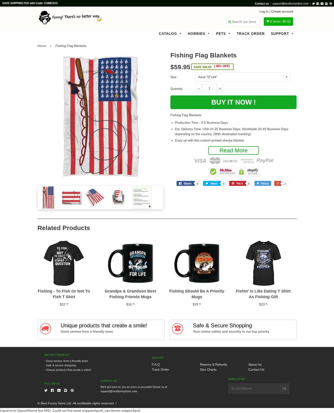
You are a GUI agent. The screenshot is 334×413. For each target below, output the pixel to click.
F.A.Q (156, 364)
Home (41, 46)
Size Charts (208, 369)
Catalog (168, 34)
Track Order (251, 34)
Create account (282, 11)
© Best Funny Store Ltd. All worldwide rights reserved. (76, 403)
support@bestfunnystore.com (290, 3)
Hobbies (197, 34)
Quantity (176, 88)
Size (173, 77)
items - (280, 21)
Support (280, 34)
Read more (233, 150)
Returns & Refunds (213, 364)
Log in (263, 11)
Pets (221, 34)
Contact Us (256, 369)
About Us (255, 364)
